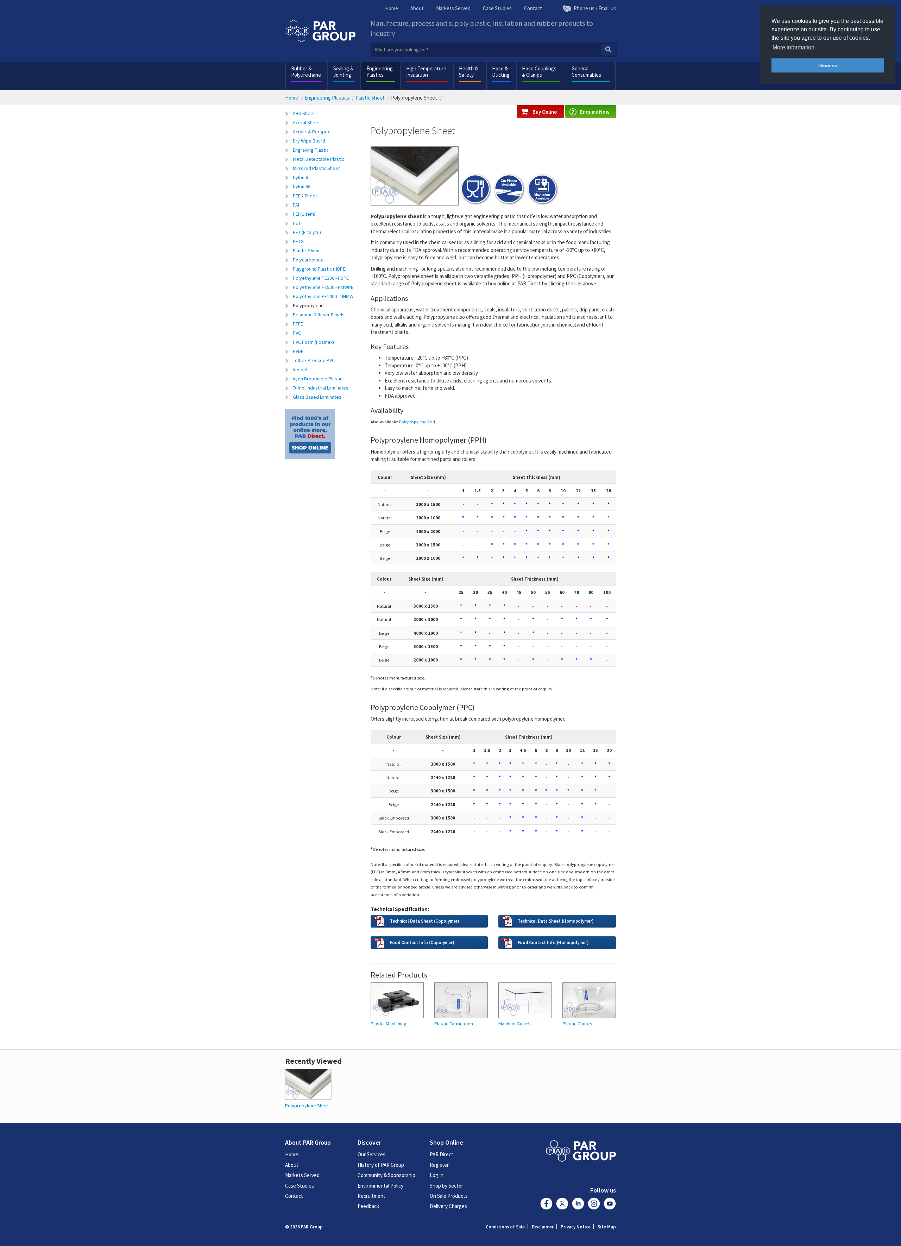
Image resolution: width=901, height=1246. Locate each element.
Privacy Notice (576, 1227)
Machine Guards (515, 1023)
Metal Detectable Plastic (318, 159)
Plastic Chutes (577, 1023)
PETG (298, 241)
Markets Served (453, 8)
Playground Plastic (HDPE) (320, 269)
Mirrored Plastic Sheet (316, 168)
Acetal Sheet (306, 122)
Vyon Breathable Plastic (317, 378)
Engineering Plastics (379, 71)
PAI (296, 205)
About (417, 8)
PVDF (298, 351)
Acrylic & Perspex (311, 131)
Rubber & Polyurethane (306, 71)
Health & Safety (468, 71)
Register (439, 1165)
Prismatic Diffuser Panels (319, 314)
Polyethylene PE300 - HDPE (321, 278)
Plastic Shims (307, 250)
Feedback (368, 1206)
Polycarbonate (308, 260)
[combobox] (494, 50)
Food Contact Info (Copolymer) (422, 942)
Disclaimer (543, 1227)
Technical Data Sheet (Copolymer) (424, 921)
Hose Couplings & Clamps (539, 71)
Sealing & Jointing (343, 71)
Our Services (371, 1154)
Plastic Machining (389, 1023)
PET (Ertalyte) (307, 232)
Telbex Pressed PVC (314, 360)
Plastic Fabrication (453, 1023)
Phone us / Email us (595, 8)
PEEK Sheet (305, 195)
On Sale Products (449, 1196)
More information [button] (793, 47)
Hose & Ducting (501, 71)
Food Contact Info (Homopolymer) (553, 942)
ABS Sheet (304, 113)
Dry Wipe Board (309, 141)
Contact (533, 8)
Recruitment (371, 1196)
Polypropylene (308, 305)
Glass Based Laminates (317, 397)
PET (297, 223)
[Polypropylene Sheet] (308, 1083)
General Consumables (586, 71)
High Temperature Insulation (426, 71)
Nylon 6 (300, 177)
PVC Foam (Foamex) (313, 342)
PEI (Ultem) (304, 214)
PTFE (298, 324)
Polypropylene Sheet (307, 1105)
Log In (436, 1175)
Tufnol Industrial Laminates (320, 388)
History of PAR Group (381, 1165)
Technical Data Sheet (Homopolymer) (555, 921)
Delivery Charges (448, 1206)
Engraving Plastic (311, 150)
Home (391, 8)
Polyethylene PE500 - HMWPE (323, 287)
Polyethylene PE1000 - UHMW (323, 296)
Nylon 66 (301, 186)
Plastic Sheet (370, 97)
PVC (297, 333)
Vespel (300, 369)
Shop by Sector (446, 1185)
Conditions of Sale (505, 1227)
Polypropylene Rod (417, 421)
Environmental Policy (380, 1185)
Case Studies (497, 8)
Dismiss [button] (827, 65)
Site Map (607, 1227)
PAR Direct (441, 1154)
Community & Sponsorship (386, 1175)
